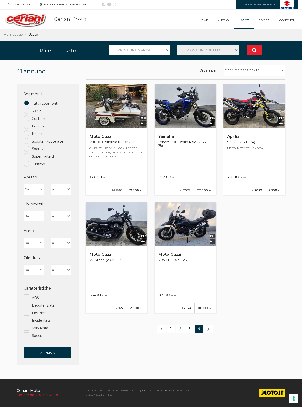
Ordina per (208, 70)
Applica (47, 352)
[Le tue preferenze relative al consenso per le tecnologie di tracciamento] (293, 398)
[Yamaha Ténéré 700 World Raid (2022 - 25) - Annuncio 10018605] (185, 139)
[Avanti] (208, 329)
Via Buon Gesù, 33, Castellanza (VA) (67, 4)
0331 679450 (21, 4)
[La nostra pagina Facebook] (103, 4)
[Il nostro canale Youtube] (108, 4)
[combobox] (140, 50)
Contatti (286, 20)
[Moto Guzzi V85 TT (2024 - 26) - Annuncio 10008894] (185, 257)
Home (203, 20)
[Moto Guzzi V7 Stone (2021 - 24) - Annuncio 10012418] (116, 257)
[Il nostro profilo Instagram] (114, 4)
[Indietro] (161, 329)
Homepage (13, 34)
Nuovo (223, 20)
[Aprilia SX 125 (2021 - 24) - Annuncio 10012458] (254, 139)
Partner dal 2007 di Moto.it (39, 395)
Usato (243, 20)
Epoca (264, 20)
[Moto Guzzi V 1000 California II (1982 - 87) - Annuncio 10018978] (116, 139)
